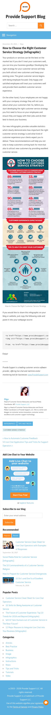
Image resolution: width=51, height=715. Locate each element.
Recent (15, 535)
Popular (7, 535)
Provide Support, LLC (22, 404)
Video (8, 675)
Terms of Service (20, 707)
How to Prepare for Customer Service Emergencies (25, 573)
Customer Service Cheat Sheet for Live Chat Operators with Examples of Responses (31, 546)
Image (8, 654)
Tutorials (9, 672)
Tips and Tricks (24, 424)
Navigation (11, 35)
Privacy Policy (37, 707)
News (8, 664)
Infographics (9, 424)
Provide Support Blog (25, 16)
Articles (9, 643)
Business (9, 650)
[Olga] (25, 395)
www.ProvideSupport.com (38, 374)
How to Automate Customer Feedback (21, 438)
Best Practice (11, 646)
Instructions (11, 661)
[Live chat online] (46, 702)
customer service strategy (14, 430)
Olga (21, 44)
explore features (27, 503)
